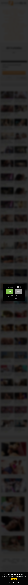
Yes (9, 291)
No (18, 291)
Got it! (14, 579)
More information (14, 582)
